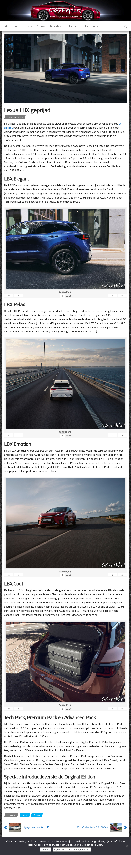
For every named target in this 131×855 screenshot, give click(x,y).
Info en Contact (92, 26)
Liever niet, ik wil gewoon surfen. (72, 849)
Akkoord (45, 849)
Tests (28, 26)
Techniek (73, 26)
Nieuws (41, 26)
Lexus (25, 814)
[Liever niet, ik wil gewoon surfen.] (126, 846)
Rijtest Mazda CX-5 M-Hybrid (92, 827)
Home (16, 26)
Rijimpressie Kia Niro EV (35, 827)
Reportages (57, 26)
